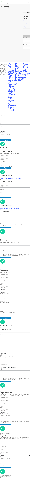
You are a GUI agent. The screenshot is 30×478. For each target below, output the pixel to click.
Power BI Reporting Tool (11, 87)
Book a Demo (25, 64)
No (1, 369)
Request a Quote (26, 67)
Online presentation (4, 304)
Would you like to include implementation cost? (8, 367)
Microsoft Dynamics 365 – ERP (11, 91)
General (10, 66)
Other (2, 361)
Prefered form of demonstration (6, 303)
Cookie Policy (25, 75)
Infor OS (11, 89)
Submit (6, 140)
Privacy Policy (25, 69)
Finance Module (3, 296)
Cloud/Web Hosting (19, 80)
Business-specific (6, 66)
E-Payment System (11, 101)
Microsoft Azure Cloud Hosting (11, 96)
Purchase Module (3, 299)
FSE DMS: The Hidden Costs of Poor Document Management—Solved (26, 20)
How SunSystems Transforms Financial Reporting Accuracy (25, 26)
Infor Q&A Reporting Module (5, 302)
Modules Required (3, 353)
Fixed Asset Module (4, 297)
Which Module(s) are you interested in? (7, 295)
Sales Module (3, 301)
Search (29, 12)
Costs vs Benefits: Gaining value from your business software (11, 64)
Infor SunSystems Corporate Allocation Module (8, 298)
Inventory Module (4, 300)
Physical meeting (3, 305)
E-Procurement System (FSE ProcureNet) (12, 82)
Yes (1, 368)
